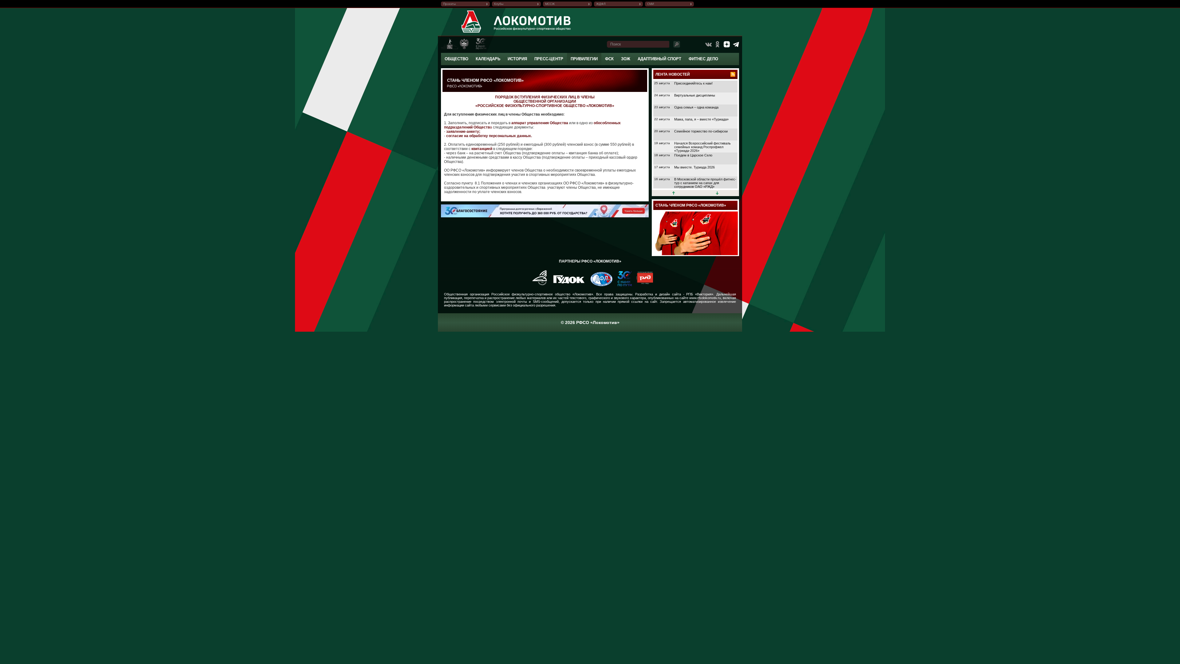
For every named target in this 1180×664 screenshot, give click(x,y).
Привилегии (584, 59)
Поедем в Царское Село (693, 155)
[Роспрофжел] (537, 285)
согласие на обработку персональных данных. (489, 136)
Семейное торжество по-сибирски (701, 131)
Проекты (449, 4)
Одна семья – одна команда (696, 107)
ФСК (609, 59)
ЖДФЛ (601, 4)
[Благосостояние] (543, 216)
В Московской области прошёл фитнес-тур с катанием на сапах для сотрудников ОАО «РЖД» (705, 182)
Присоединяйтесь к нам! (693, 83)
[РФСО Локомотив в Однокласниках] (717, 44)
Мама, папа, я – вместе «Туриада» (701, 119)
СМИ (650, 4)
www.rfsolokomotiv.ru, (705, 298)
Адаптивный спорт (659, 59)
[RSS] (732, 74)
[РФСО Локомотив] (471, 32)
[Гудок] (566, 285)
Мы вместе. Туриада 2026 (694, 167)
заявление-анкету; (463, 131)
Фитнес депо (703, 59)
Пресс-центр (548, 59)
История (517, 59)
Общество (456, 59)
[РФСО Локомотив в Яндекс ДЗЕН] (727, 44)
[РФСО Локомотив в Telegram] (736, 44)
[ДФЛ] (599, 285)
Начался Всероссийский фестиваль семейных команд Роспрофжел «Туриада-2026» (702, 146)
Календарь (488, 59)
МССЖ (550, 4)
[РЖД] (642, 285)
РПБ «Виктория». (700, 294)
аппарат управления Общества (539, 123)
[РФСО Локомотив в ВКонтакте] (708, 44)
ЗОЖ (625, 59)
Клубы (498, 4)
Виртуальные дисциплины (694, 95)
